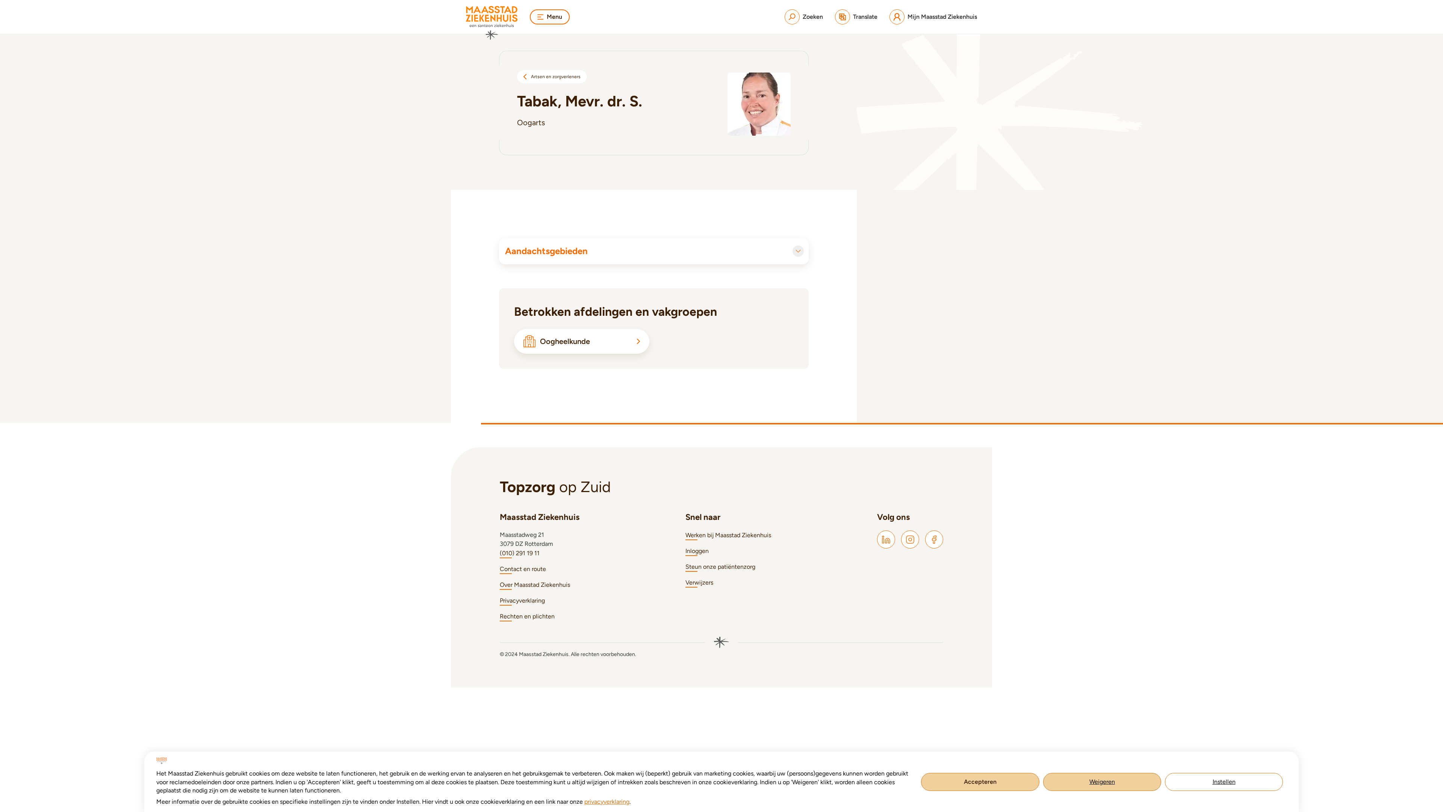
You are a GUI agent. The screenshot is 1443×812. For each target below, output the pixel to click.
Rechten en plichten (527, 616)
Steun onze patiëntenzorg (720, 566)
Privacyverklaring (522, 600)
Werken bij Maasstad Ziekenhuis (728, 535)
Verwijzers (699, 582)
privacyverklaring (606, 801)
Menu (554, 16)
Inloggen (697, 550)
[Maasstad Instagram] (910, 539)
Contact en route (523, 569)
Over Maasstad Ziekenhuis (535, 584)
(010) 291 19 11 (520, 553)
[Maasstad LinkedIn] (886, 539)
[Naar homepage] (492, 23)
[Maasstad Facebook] (934, 539)
